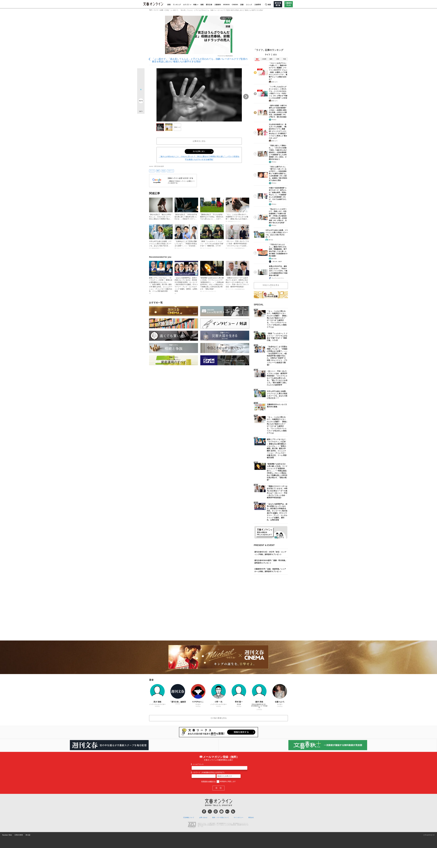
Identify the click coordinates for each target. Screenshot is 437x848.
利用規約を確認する (208, 781)
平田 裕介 (274, 119)
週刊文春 (209, 4)
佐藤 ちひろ (275, 81)
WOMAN (226, 4)
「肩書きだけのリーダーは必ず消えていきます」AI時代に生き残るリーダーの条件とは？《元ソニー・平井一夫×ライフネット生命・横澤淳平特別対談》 (237, 283)
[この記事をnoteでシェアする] (141, 101)
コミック (249, 4)
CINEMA (235, 4)
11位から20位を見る (271, 285)
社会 (163, 171)
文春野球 (257, 4)
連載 (202, 4)
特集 (195, 4)
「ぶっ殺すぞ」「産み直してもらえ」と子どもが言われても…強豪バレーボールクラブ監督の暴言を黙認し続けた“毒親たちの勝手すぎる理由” (200, 60)
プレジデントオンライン (278, 278)
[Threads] (216, 811)
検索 (269, 4)
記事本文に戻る (199, 141)
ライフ (156, 10)
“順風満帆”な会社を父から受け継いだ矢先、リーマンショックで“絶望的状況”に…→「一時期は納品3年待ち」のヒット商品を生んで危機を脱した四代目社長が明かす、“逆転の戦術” (212, 284)
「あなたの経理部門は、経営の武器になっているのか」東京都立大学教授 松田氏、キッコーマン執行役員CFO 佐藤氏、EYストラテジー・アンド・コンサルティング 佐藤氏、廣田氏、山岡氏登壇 (186, 285)
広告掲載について (188, 817)
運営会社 (251, 817)
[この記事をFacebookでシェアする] (141, 79)
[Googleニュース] (221, 811)
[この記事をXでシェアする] (141, 72)
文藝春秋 (218, 4)
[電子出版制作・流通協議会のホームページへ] (192, 825)
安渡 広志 (270, 239)
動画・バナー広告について (220, 817)
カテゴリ (186, 4)
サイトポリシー (238, 817)
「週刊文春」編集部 (277, 261)
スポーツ (170, 171)
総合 (275, 55)
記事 (161, 10)
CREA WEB (19, 835)
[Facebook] (204, 811)
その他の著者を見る (218, 718)
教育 (158, 171)
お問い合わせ (203, 817)
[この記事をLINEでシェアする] (141, 94)
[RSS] (233, 811)
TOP (150, 10)
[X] (210, 811)
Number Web (7, 835)
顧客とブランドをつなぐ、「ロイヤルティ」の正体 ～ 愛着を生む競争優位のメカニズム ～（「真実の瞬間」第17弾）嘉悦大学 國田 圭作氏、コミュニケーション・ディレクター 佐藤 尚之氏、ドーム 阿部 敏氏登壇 (160, 285)
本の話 (27, 835)
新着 (169, 4)
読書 (242, 4)
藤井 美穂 (274, 258)
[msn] (227, 811)
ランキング (177, 4)
